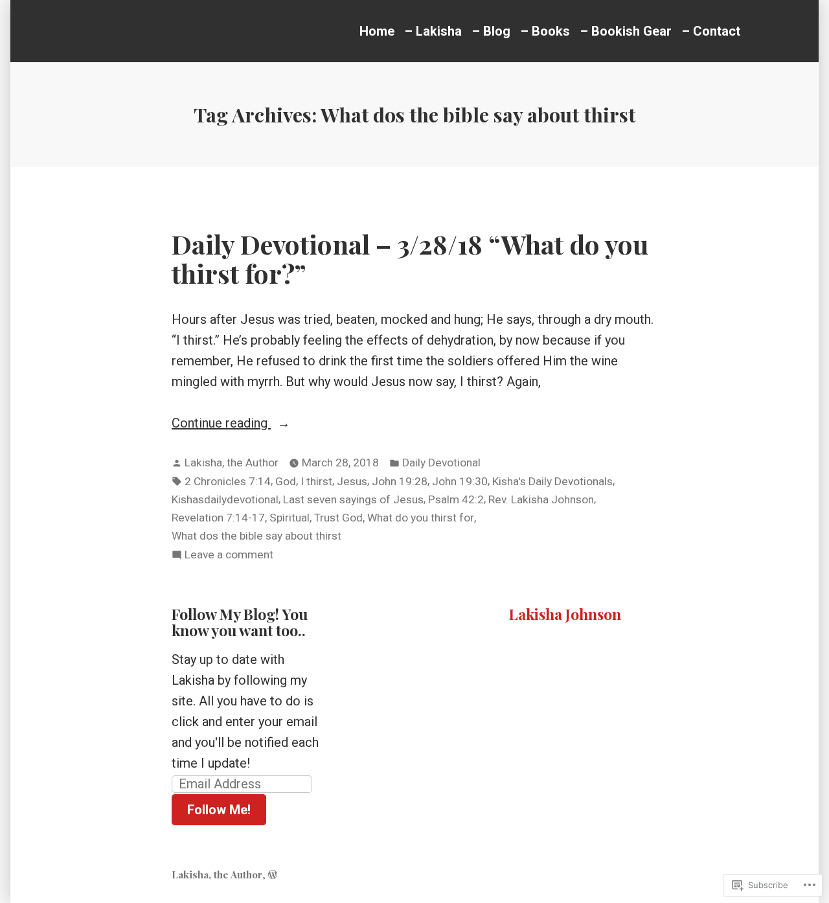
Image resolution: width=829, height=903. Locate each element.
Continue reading (221, 424)
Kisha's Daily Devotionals (552, 481)
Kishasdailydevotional (225, 499)
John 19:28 (399, 481)
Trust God (338, 517)
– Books (545, 31)
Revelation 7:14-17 (218, 517)
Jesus (352, 481)
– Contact (711, 31)
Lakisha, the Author (231, 462)
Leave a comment (229, 555)
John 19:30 (460, 481)
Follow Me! (219, 809)
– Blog (491, 31)
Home (376, 31)
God (285, 481)
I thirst (316, 481)
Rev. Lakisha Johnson (541, 499)
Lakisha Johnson (565, 614)
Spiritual (289, 517)
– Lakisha (433, 31)
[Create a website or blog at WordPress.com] (272, 874)
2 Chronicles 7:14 (228, 481)
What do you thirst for (420, 517)
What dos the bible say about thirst (256, 535)
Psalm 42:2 (456, 499)
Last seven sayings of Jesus (353, 499)
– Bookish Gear (626, 31)
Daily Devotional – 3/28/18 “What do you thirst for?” (410, 258)
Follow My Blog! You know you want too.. (240, 622)
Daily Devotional (441, 462)
